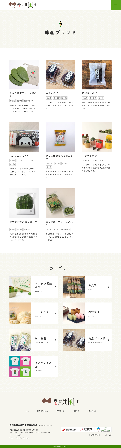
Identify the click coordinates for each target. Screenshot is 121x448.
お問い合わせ (92, 411)
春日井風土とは (42, 411)
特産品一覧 (60, 411)
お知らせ (76, 411)
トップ (26, 411)
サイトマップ (107, 435)
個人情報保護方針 (94, 435)
